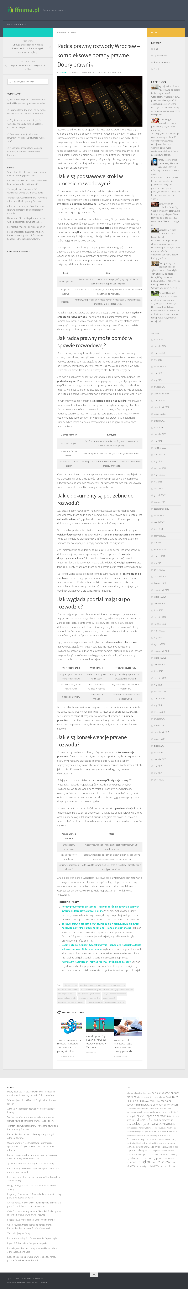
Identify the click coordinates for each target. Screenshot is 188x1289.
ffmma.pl (64, 72)
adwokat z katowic (70, 985)
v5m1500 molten (135, 1166)
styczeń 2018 (159, 712)
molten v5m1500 (163, 1112)
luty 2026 (158, 359)
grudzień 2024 (160, 386)
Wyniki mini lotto (165, 1166)
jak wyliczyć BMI (171, 1104)
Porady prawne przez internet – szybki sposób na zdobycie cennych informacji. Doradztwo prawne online (165, 166)
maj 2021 (158, 542)
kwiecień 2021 (160, 549)
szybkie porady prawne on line (89, 998)
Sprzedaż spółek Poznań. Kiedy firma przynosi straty (30, 1163)
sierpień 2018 (159, 664)
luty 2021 (158, 563)
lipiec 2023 (158, 427)
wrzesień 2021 (160, 515)
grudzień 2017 (160, 718)
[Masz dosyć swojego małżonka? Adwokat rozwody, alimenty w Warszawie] (100, 1024)
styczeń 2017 (159, 779)
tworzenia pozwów (109, 998)
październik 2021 (161, 508)
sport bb (146, 1154)
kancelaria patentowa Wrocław (114, 985)
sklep (142, 1150)
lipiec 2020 (158, 610)
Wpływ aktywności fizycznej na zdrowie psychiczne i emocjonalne (164, 296)
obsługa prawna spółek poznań (89, 994)
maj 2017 (158, 766)
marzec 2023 (159, 454)
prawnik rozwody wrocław (135, 1135)
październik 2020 (161, 590)
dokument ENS (30, 189)
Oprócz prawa (160, 55)
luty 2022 (158, 481)
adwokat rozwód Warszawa (147, 1097)
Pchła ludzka (152, 1128)
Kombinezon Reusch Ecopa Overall (140, 1112)
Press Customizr (40, 1282)
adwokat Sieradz (165, 1097)
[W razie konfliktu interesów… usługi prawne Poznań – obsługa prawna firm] (128, 1026)
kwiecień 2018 (160, 691)
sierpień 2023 (159, 420)
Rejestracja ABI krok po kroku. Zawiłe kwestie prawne (30, 1219)
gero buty (158, 1104)
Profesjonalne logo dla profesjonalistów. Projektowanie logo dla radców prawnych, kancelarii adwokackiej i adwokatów (26, 235)
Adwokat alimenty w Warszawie (139, 1093)
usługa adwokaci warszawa (115, 1002)
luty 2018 (158, 705)
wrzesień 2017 (160, 739)
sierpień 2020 (159, 603)
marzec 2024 (159, 400)
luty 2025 (158, 380)
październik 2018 (161, 651)
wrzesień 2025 (160, 366)
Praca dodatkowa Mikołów (162, 1131)
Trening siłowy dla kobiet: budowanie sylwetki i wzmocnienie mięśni (164, 267)
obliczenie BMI (144, 1120)
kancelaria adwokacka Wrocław (139, 1108)
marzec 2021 (159, 556)
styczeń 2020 (159, 644)
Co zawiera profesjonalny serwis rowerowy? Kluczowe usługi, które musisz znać (26, 138)
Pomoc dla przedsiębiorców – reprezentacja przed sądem (32, 1238)
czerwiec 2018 (160, 678)
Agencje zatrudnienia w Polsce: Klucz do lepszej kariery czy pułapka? (165, 90)
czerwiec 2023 (160, 434)
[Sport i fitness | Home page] (23, 10)
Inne (156, 48)
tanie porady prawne (153, 1158)
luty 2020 (158, 637)
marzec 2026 (159, 353)
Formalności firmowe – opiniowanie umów (26, 226)
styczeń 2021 (159, 569)
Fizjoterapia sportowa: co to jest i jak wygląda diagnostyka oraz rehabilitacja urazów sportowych (25, 124)
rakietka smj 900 (172, 1139)
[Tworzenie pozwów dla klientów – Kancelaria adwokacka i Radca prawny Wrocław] (71, 1026)
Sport (156, 69)
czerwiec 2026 (160, 346)
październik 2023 (161, 407)
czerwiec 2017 (160, 759)
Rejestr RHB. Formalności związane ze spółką (27, 1243)
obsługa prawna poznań (66, 994)
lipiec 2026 (158, 339)
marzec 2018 (159, 698)
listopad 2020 (160, 583)
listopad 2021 (160, 502)
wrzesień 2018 (160, 657)
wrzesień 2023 (160, 414)
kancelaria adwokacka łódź (161, 1108)
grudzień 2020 (160, 576)
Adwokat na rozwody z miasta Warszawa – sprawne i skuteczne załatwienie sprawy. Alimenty (26, 210)
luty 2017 (158, 772)
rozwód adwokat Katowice (139, 1146)
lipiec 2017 (158, 752)
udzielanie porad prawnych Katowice (71, 1002)
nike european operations (152, 1116)
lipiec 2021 (158, 529)
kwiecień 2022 (160, 468)
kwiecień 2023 (160, 447)
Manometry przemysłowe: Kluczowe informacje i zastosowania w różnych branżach (24, 151)
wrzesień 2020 (160, 596)
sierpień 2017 (159, 745)
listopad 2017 (160, 725)
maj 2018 (158, 684)
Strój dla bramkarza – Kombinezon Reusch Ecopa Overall (164, 233)
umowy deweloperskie (95, 1002)
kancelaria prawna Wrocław (68, 989)
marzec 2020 (159, 630)
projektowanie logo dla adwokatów (156, 1135)
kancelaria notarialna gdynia (90, 985)
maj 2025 (158, 373)
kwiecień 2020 (160, 623)
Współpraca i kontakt (17, 24)
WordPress (21, 1282)
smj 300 (148, 1150)
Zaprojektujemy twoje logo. (19, 1233)
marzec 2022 (159, 474)
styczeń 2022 (159, 488)
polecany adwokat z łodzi (67, 998)
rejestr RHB (153, 1143)
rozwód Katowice (161, 1146)
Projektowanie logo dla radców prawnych (146, 1139)
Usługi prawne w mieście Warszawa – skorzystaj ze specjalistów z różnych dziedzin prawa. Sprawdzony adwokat (30, 1146)
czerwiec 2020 (160, 617)
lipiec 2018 (158, 671)
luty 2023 (158, 461)
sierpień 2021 (159, 522)
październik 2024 (161, 393)
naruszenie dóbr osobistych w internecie (95, 989)
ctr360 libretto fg (154, 1101)
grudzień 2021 (160, 495)
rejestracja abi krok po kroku (137, 1143)
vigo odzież (149, 1166)
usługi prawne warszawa (156, 1161)
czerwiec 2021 (160, 535)
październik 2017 (161, 732)
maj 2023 (158, 441)
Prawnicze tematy (67, 32)
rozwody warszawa (167, 1142)
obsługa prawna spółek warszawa (114, 994)
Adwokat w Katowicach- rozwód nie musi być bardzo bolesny (96, 961)
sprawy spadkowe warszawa (162, 1154)
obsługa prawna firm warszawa (122, 989)
